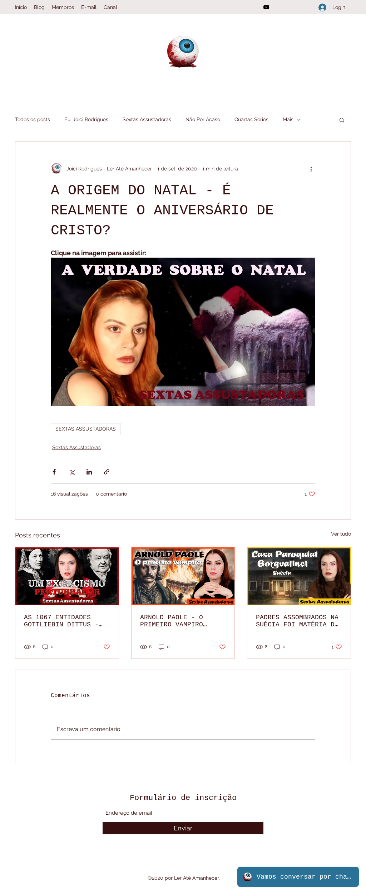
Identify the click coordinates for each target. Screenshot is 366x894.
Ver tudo (341, 534)
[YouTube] (266, 7)
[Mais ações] (311, 168)
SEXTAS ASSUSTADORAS (85, 429)
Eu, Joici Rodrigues (86, 119)
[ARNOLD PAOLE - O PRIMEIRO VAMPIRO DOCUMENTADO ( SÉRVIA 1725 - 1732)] (183, 576)
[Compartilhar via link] (106, 471)
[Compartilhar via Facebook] (54, 471)
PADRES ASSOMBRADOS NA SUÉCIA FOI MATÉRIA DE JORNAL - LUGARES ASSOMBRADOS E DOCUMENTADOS (297, 621)
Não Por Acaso (203, 119)
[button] (341, 120)
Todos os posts (32, 119)
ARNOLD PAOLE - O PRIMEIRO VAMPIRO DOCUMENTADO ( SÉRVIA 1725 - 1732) (179, 621)
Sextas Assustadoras (147, 119)
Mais (288, 119)
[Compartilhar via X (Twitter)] (71, 471)
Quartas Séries (251, 119)
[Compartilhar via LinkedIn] (89, 471)
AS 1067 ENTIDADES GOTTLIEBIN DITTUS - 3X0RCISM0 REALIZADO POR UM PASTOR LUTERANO (61, 621)
